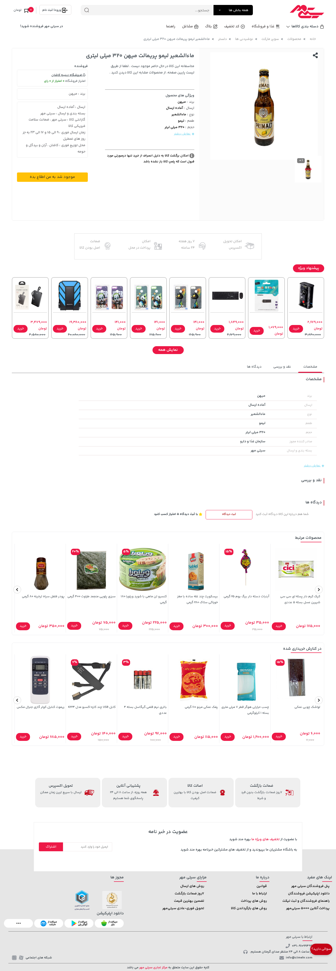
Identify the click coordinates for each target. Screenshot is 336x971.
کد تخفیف (231, 26)
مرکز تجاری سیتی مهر (153, 967)
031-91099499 (302, 945)
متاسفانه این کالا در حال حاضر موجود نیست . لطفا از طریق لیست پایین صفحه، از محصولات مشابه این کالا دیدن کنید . (151, 69)
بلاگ (208, 26)
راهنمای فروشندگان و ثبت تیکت (306, 901)
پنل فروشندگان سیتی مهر (310, 886)
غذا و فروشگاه (263, 26)
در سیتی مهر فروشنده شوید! (41, 26)
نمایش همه (168, 350)
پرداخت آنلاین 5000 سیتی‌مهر (308, 908)
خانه (313, 39)
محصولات (294, 39)
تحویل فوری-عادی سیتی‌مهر (183, 908)
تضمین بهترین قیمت (189, 901)
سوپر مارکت (270, 39)
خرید (296, 328)
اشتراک (51, 847)
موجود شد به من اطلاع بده (52, 177)
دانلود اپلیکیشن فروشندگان (309, 893)
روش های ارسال (192, 886)
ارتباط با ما (259, 893)
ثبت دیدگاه (229, 514)
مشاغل (187, 26)
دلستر (222, 39)
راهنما (170, 26)
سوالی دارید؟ (321, 949)
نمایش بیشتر (182, 134)
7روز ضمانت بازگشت (189, 893)
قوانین (262, 886)
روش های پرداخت (254, 901)
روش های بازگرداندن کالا (249, 908)
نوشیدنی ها (244, 39)
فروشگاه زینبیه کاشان (67, 75)
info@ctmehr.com (299, 957)
